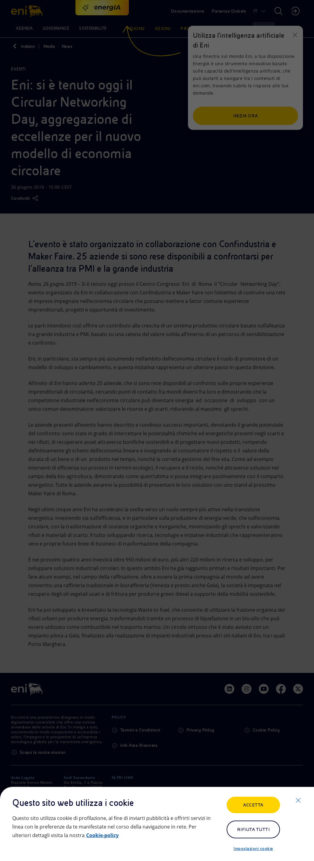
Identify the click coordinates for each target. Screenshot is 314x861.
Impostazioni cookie (253, 848)
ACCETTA (253, 804)
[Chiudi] (298, 800)
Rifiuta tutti (253, 829)
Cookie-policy (102, 835)
